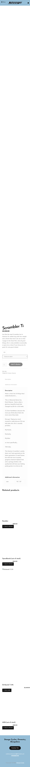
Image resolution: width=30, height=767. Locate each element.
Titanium (12, 9)
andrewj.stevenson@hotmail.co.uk (15, 754)
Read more (7, 690)
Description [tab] (8, 379)
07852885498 (15, 755)
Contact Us (15, 748)
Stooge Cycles (20, 762)
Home (3, 9)
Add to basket (15, 364)
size (4, 352)
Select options (9, 526)
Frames (7, 9)
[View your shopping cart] (28, 3)
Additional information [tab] (11, 384)
